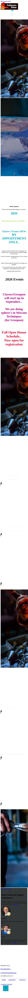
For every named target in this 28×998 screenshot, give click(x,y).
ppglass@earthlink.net (8, 973)
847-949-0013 (5, 969)
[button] (1, 484)
